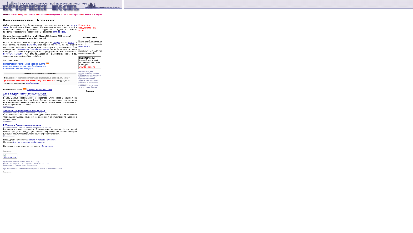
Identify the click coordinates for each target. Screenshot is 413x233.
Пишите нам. (47, 146)
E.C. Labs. (46, 163)
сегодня (56, 42)
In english (98, 15)
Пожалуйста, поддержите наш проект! (87, 28)
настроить (32, 45)
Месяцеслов (54, 15)
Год (21, 15)
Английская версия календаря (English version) (24, 66)
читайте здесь (59, 32)
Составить (30, 15)
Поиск (65, 15)
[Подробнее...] (9, 107)
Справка (87, 15)
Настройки (76, 15)
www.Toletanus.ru (87, 67)
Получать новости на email (39, 90)
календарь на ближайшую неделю (32, 49)
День (15, 15)
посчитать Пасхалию (13, 54)
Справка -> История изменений (41, 140)
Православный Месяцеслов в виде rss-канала (24, 64)
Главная (6, 15)
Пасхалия (42, 15)
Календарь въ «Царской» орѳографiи (18, 68)
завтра (71, 42)
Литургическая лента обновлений (28, 142)
